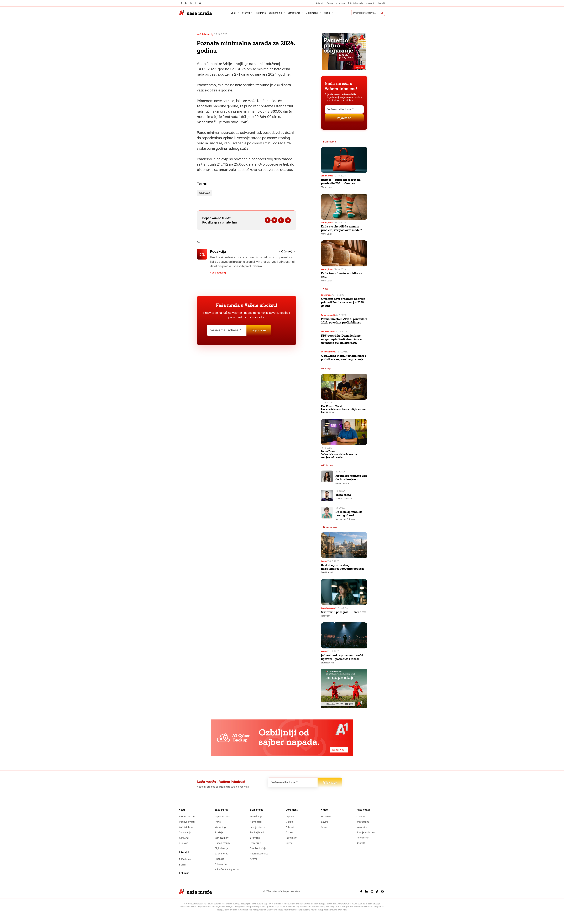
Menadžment (222, 837)
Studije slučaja (258, 848)
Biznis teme (294, 12)
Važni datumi (204, 34)
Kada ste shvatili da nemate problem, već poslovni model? (341, 228)
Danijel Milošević (343, 498)
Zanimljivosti (327, 176)
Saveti (324, 821)
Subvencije (326, 295)
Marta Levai (326, 187)
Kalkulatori (291, 837)
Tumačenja (256, 816)
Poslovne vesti (328, 315)
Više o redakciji (218, 272)
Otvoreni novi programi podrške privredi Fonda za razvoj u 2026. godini (343, 302)
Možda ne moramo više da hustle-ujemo (351, 477)
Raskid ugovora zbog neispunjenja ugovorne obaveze (342, 566)
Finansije (219, 858)
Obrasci (290, 832)
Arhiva (253, 858)
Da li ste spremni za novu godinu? (348, 513)
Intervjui (246, 12)
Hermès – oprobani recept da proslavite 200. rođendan (341, 181)
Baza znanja (275, 12)
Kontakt (381, 3)
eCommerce (221, 853)
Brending (255, 837)
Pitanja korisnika (355, 3)
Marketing (220, 827)
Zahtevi (290, 827)
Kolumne (261, 12)
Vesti (233, 12)
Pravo (324, 561)
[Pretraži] (382, 12)
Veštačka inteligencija (227, 869)
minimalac (204, 192)
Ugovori (290, 816)
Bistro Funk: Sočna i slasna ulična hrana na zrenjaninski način (339, 454)
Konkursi (183, 837)
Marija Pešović (342, 483)
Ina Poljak (325, 616)
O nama (330, 3)
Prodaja (219, 832)
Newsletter (371, 3)
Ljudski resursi (328, 608)
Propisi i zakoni (328, 331)
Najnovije (319, 3)
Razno (289, 843)
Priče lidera (185, 859)
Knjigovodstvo (222, 816)
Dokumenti (312, 12)
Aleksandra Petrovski (345, 519)
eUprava (183, 843)
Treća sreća (343, 495)
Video (327, 12)
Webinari (326, 816)
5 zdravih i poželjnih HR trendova (344, 612)
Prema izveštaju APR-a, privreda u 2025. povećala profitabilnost (344, 320)
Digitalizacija (222, 848)
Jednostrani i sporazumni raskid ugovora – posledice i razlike (343, 657)
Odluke (289, 821)
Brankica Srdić (327, 572)
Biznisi (182, 864)
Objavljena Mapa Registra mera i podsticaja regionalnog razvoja (343, 357)
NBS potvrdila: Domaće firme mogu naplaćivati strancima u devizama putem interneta (341, 339)
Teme (324, 827)
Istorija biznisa (258, 827)
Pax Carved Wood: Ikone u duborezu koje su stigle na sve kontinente (343, 409)
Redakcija (218, 251)
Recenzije (255, 843)
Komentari (255, 821)
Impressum (341, 3)
